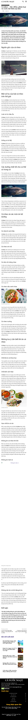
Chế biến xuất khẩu (5, 5)
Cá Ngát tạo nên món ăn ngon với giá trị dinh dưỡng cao (21, 631)
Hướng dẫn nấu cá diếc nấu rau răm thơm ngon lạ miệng (10, 657)
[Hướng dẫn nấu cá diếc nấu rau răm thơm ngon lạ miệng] (20, 657)
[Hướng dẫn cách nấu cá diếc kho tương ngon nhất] (20, 665)
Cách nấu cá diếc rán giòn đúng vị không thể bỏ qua (10, 671)
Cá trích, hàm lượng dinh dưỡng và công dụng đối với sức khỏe (7, 631)
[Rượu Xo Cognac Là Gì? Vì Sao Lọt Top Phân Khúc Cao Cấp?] (20, 650)
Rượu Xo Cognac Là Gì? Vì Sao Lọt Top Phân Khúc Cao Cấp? (10, 649)
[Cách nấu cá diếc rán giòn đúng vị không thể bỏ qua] (20, 672)
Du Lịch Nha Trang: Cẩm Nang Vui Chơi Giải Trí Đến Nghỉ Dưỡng (9, 642)
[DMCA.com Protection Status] (5, 689)
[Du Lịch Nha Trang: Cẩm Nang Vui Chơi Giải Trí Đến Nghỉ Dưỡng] (20, 642)
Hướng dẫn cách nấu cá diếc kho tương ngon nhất (10, 663)
